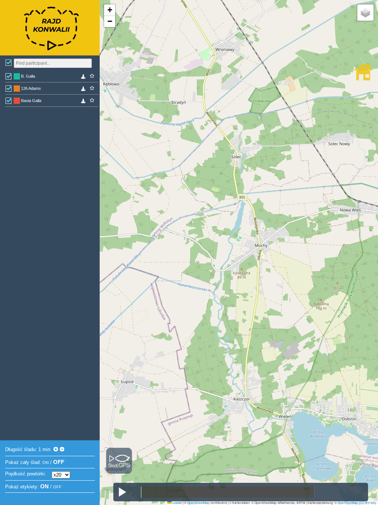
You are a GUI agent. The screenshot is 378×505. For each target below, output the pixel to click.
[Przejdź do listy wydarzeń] (363, 72)
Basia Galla (31, 100)
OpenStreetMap (198, 503)
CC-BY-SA (367, 503)
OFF (58, 462)
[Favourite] (92, 76)
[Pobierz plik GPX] (83, 77)
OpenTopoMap (347, 503)
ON (45, 462)
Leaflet (177, 503)
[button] (109, 10)
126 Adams (31, 88)
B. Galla (28, 76)
